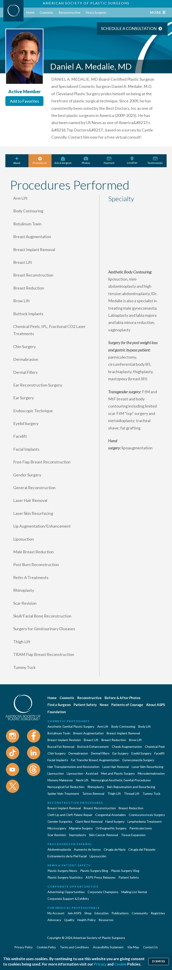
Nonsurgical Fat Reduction (65, 787)
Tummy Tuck (151, 793)
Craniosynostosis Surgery (147, 815)
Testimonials (155, 163)
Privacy (100, 964)
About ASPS (155, 705)
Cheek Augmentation (127, 746)
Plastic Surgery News (62, 871)
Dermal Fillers (100, 753)
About (16, 163)
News (104, 705)
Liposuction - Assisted (82, 773)
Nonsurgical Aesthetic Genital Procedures (121, 780)
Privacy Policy (24, 947)
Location (132, 162)
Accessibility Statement (108, 947)
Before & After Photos (122, 698)
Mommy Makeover (60, 780)
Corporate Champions (103, 892)
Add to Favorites (24, 101)
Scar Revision (56, 835)
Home (30, 12)
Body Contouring (123, 726)
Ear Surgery (120, 753)
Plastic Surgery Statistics (65, 877)
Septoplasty (77, 835)
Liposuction (55, 773)
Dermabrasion (78, 753)
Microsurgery (56, 828)
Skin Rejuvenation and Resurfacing (131, 787)
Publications (120, 913)
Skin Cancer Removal (103, 835)
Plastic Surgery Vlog (125, 871)
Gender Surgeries (59, 821)
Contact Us (150, 947)
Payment (109, 163)
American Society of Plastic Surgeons (86, 3)
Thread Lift (132, 793)
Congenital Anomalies (110, 815)
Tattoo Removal (93, 793)
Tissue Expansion (133, 835)
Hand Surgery (115, 821)
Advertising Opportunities (66, 892)
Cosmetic (46, 12)
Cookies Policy (46, 947)
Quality (69, 920)
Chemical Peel (155, 746)
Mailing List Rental (134, 892)
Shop (88, 913)
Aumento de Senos (87, 849)
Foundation (56, 712)
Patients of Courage (127, 705)
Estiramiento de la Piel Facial (67, 856)
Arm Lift (102, 726)
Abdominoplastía (59, 849)
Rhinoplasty (95, 787)
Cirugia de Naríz (114, 849)
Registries (158, 913)
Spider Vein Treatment (63, 793)
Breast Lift (91, 740)
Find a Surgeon (96, 12)
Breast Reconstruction (100, 808)
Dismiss (158, 961)
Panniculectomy (140, 828)
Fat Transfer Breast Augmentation (95, 760)
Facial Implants (57, 760)
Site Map (133, 947)
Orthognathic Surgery (111, 828)
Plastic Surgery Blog (94, 871)
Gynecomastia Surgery (138, 760)
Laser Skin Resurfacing (147, 767)
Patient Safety (85, 705)
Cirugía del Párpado (141, 849)
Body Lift (144, 726)
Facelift (159, 753)
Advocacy (54, 920)
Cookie (120, 964)
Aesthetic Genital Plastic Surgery (70, 726)
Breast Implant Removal (123, 733)
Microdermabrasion (151, 773)
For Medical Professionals (73, 907)
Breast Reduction (113, 740)
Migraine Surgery (81, 828)
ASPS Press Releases (101, 877)
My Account (55, 913)
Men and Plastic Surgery (118, 773)
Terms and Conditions (74, 947)
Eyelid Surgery (141, 753)
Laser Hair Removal (115, 767)
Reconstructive (69, 12)
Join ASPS (74, 913)
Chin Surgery (56, 753)
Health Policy (86, 920)
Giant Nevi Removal (89, 821)
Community (140, 913)
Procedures (40, 163)
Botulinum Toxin (58, 733)
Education (102, 913)
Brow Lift (135, 740)
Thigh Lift (114, 793)
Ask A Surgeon (63, 163)
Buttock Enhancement (93, 746)
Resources (106, 920)
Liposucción (98, 856)
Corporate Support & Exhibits (68, 898)
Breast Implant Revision (64, 740)
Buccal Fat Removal (60, 746)
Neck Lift (82, 780)
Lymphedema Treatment (144, 821)
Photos (86, 163)
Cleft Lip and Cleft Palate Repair (69, 815)
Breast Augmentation (88, 733)
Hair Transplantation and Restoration (73, 767)
